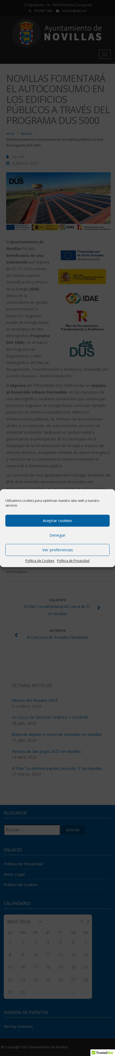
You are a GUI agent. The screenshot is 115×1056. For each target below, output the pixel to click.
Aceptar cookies (57, 520)
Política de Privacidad (73, 560)
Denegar (57, 535)
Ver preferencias (57, 549)
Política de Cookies (39, 560)
